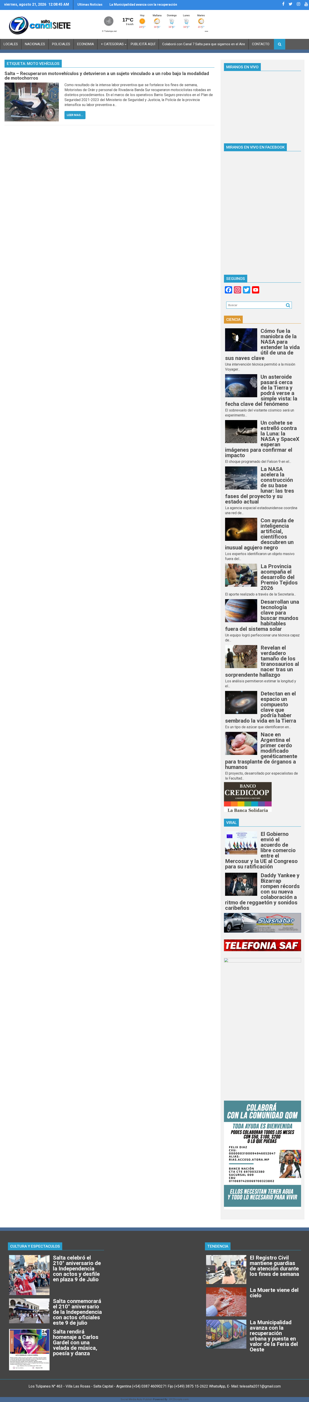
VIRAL (231, 822)
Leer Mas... (75, 115)
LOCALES (11, 44)
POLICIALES (61, 44)
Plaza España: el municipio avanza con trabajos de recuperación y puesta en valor (147, 6)
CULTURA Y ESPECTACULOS (35, 1246)
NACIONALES (35, 44)
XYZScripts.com (179, 1399)
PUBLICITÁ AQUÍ (143, 44)
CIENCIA (233, 319)
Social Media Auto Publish (136, 1399)
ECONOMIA (85, 44)
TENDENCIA (217, 1246)
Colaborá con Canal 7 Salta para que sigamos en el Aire (203, 44)
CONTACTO (260, 44)
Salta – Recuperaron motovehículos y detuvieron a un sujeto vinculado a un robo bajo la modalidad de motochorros (107, 76)
